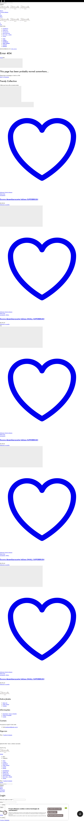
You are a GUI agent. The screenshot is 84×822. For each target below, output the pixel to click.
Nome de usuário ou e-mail (6, 799)
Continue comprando (4, 820)
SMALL (7, 315)
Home (1, 57)
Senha (2, 802)
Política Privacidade (7, 715)
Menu (1, 17)
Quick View (2, 194)
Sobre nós (5, 703)
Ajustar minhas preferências (56, 815)
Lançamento (2, 195)
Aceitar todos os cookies (55, 808)
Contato (4, 717)
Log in (2, 807)
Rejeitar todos (53, 812)
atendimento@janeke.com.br (11, 727)
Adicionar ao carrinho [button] (5, 205)
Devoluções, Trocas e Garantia (10, 714)
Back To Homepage (4, 77)
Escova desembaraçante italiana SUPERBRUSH (19, 199)
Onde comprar (6, 704)
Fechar (1, 754)
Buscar (2, 4)
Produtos (5, 706)
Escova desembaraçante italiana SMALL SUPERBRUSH (22, 319)
